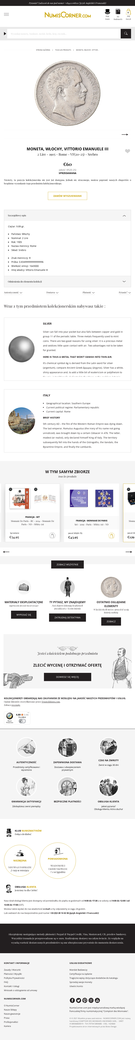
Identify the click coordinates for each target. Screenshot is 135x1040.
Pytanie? (123, 292)
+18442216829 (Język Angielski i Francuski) (85, 2)
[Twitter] (78, 1000)
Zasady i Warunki (12, 969)
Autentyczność (11, 292)
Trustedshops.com (50, 701)
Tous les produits (63, 50)
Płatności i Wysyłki (13, 974)
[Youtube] (97, 1000)
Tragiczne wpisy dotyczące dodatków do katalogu (93, 978)
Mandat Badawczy (78, 969)
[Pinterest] (85, 1000)
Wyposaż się (23, 614)
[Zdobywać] (111, 536)
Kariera (7, 1026)
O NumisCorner (11, 1005)
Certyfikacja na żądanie (80, 974)
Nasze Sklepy (10, 1009)
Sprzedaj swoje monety (80, 982)
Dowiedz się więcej (67, 676)
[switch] (22, 721)
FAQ (6, 982)
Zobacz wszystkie (67, 564)
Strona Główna (43, 50)
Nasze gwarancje (12, 1013)
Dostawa (50, 292)
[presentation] (10, 134)
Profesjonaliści (11, 1022)
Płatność (87, 292)
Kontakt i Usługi (11, 986)
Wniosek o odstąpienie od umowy (20, 990)
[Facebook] (72, 1000)
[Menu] (28, 713)
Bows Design (111, 1026)
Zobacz (111, 621)
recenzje (16, 704)
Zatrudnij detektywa (67, 617)
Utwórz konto (76, 986)
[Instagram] (91, 1000)
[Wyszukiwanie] (126, 33)
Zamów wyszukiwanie (67, 195)
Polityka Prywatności (14, 978)
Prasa (6, 1018)
